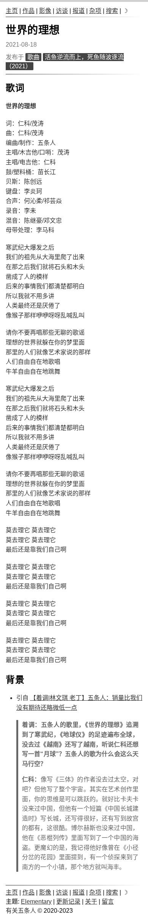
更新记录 (68, 901)
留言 (108, 901)
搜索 (112, 11)
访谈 (62, 11)
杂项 (95, 11)
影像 (45, 11)
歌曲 (33, 57)
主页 (12, 11)
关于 (91, 901)
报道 (78, 11)
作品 (28, 11)
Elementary (36, 901)
